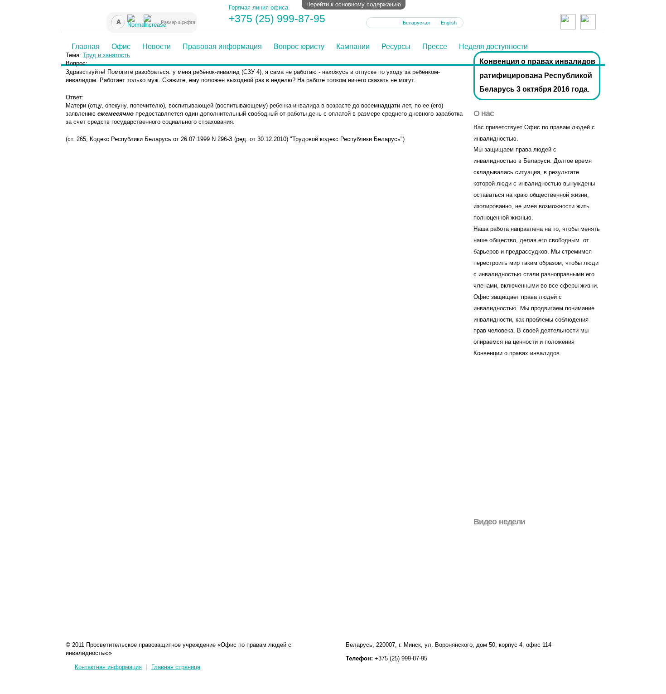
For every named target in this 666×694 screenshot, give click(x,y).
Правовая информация (222, 46)
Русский (382, 22)
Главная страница (175, 667)
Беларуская (416, 22)
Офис (120, 46)
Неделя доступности (493, 46)
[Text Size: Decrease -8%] (114, 18)
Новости (156, 46)
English (449, 22)
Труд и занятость (106, 55)
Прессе (434, 46)
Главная (86, 46)
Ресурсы (395, 46)
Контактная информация (108, 667)
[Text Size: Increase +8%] (147, 18)
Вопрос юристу (299, 46)
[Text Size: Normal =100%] (131, 18)
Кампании (353, 46)
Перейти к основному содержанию (353, 4)
